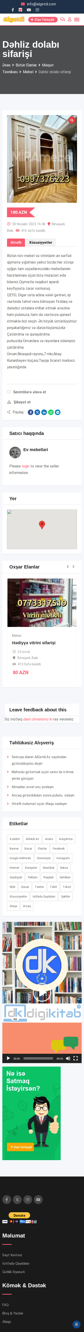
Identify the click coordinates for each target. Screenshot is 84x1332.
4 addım (15, 839)
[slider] (38, 1058)
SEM (12, 887)
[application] (42, 992)
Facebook (59, 848)
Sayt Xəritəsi (12, 1255)
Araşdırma (66, 839)
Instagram (63, 858)
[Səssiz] (68, 1058)
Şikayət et (22, 402)
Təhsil (67, 887)
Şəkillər (65, 896)
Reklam (33, 877)
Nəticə (64, 867)
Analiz (49, 839)
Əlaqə (49, 804)
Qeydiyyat (16, 877)
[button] (42, 525)
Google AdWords (20, 858)
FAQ (5, 1305)
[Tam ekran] (75, 1058)
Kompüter (31, 867)
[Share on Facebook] (30, 412)
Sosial (25, 887)
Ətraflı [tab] (15, 242)
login (25, 466)
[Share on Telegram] (57, 412)
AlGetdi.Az (32, 839)
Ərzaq (27, 906)
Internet (14, 867)
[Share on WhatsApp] (51, 412)
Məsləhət (48, 867)
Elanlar (42, 848)
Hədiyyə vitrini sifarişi (34, 643)
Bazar (28, 848)
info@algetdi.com (41, 4)
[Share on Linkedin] (44, 412)
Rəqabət (48, 877)
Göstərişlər (44, 858)
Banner (14, 848)
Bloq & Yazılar (12, 1313)
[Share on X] (37, 412)
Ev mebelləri (35, 449)
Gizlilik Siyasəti (13, 1272)
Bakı (10, 230)
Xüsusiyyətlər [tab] (40, 242)
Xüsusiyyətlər (18, 896)
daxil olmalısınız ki (37, 719)
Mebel (16, 635)
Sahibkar (65, 877)
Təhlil (53, 887)
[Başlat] (8, 1058)
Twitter (39, 887)
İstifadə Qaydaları (44, 896)
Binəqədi (58, 224)
